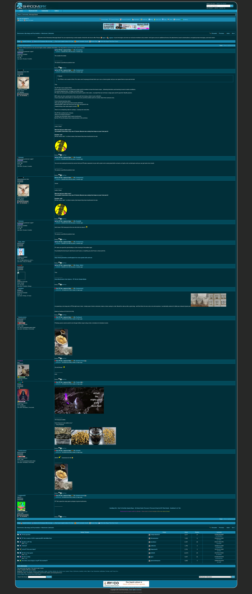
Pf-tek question (26, 534)
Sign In (21, 20)
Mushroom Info (33, 11)
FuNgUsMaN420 (155, 534)
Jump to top (21, 519)
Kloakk (78, 450)
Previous (221, 33)
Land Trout (112, 571)
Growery (185, 19)
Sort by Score (31, 574)
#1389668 (58, 267)
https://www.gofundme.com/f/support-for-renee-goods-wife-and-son (73, 257)
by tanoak (219, 543)
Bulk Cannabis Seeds (82, 41)
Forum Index (104, 19)
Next (233, 33)
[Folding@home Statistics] (21, 256)
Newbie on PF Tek (27, 542)
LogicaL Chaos (69, 571)
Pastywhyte (96, 571)
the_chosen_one (61, 571)
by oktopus (219, 554)
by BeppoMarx (219, 547)
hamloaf (81, 571)
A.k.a (117, 571)
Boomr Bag (94, 41)
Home (21, 11)
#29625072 (58, 384)
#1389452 (58, 51)
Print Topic (37, 574)
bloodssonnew (80, 360)
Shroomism (25, 571)
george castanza (33, 571)
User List (158, 19)
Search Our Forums (221, 3)
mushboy (50, 571)
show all (232, 45)
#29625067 (58, 362)
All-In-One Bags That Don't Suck (109, 41)
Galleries (144, 19)
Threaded (214, 33)
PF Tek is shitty (26, 557)
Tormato (107, 571)
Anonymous (79, 70)
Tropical (78, 382)
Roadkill (78, 157)
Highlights (136, 19)
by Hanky (219, 539)
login (103, 37)
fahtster (54, 571)
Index (228, 33)
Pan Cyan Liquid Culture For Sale (64, 41)
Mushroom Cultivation (48, 33)
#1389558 (58, 222)
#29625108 (58, 452)
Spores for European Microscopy (43, 41)
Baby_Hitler (79, 265)
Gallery (57, 11)
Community (45, 11)
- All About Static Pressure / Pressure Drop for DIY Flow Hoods (151, 508)
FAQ (151, 19)
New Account (29, 20)
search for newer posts (73, 47)
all (25, 543)
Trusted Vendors (126, 19)
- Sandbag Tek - (113, 508)
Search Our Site (211, 3)
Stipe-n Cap (90, 571)
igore (152, 557)
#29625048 (58, 290)
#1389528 (58, 71)
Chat (165, 19)
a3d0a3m (153, 545)
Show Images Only (22, 574)
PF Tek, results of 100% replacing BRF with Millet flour (37, 538)
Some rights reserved (135, 589)
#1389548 (58, 179)
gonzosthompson (155, 560)
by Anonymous (219, 558)
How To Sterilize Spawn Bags (125, 508)
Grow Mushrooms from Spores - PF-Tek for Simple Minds (70, 279)
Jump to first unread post (25, 45)
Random (177, 19)
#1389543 (58, 159)
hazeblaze (153, 542)
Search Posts (115, 19)
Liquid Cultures (27, 41)
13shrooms (76, 571)
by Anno (219, 550)
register (111, 37)
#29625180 (58, 497)
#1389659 (58, 243)
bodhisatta (102, 571)
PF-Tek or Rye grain (27, 553)
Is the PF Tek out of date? (29, 549)
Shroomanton (154, 538)
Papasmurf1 (154, 549)
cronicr (85, 571)
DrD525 (153, 553)
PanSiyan (78, 317)
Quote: (60, 76)
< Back (225, 45)
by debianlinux (219, 536)
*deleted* (24, 545)
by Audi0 (219, 562)
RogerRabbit (41, 571)
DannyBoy (79, 50)
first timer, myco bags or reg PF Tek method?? (35, 560)
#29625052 (58, 318)
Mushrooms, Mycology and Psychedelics (28, 33)
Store (170, 19)
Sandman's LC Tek (175, 508)
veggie (45, 571)
